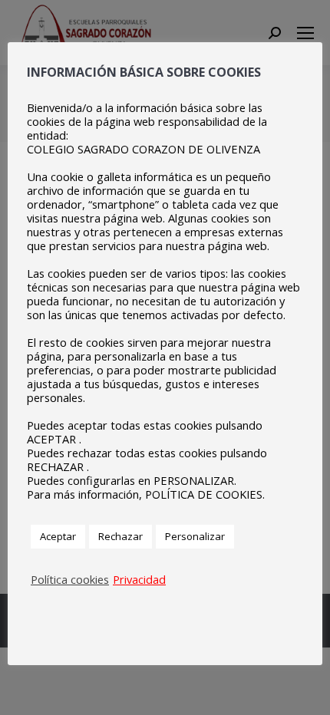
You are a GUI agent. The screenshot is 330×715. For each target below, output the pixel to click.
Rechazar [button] (120, 536)
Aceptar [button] (58, 536)
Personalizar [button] (195, 536)
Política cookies (70, 579)
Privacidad (139, 579)
